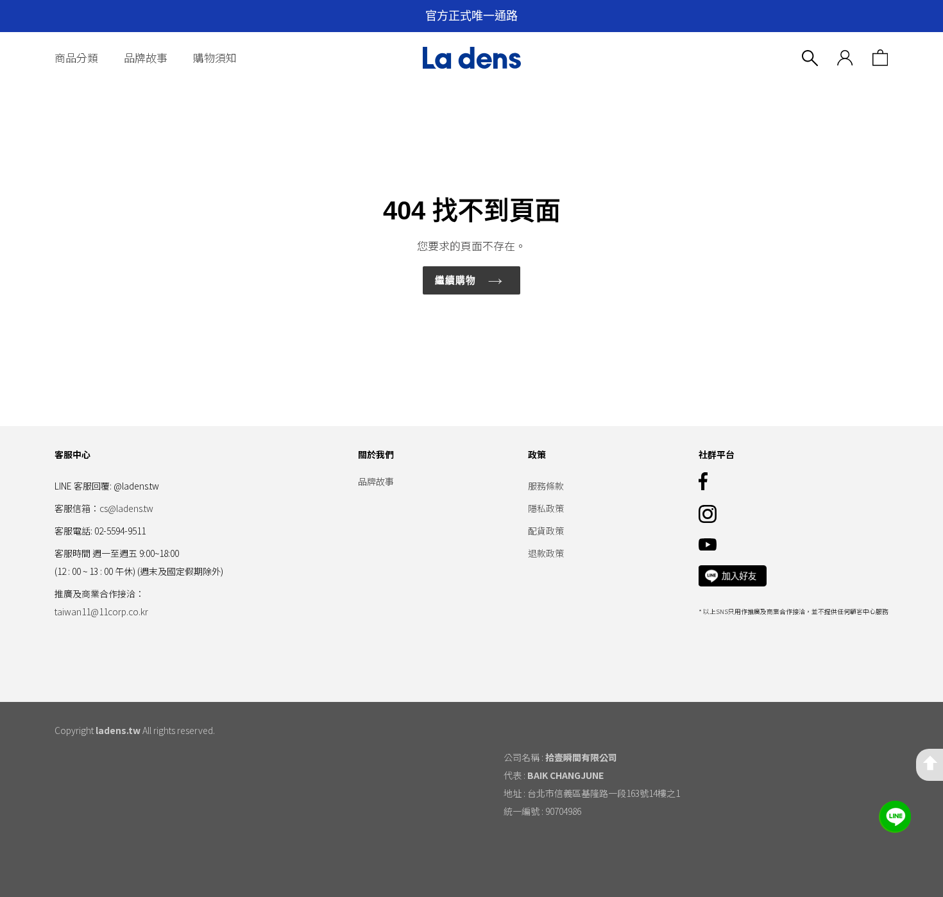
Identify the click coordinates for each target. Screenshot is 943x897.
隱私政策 (546, 508)
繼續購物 (456, 280)
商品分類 (76, 57)
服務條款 (546, 485)
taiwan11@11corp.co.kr (101, 611)
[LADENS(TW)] (471, 57)
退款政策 (546, 553)
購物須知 (215, 57)
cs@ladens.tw (126, 508)
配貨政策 (546, 530)
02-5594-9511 (120, 530)
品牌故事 (145, 57)
